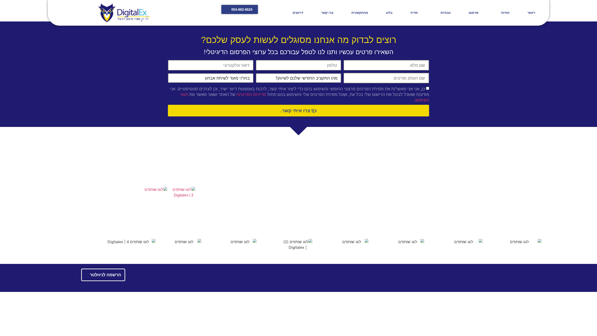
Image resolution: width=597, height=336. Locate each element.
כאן (473, 210)
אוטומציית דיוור (282, 194)
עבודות (446, 12)
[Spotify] (109, 222)
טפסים (187, 174)
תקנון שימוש (503, 220)
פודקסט (287, 212)
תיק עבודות (158, 174)
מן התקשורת (380, 207)
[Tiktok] (98, 222)
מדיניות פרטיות (530, 220)
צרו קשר (327, 12)
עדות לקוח (286, 217)
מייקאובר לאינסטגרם (277, 208)
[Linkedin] (140, 222)
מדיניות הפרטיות (251, 94)
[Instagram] (130, 222)
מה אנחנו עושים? (376, 190)
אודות (505, 12)
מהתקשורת (359, 12)
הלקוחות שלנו (379, 186)
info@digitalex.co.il (513, 200)
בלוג (389, 12)
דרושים (298, 12)
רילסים (288, 181)
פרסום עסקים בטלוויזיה (275, 199)
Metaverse (285, 190)
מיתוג (289, 186)
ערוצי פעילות (380, 198)
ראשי (531, 12)
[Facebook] (119, 222)
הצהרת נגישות (123, 174)
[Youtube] (151, 222)
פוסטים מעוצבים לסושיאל (273, 204)
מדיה (414, 12)
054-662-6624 (516, 194)
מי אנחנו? (382, 181)
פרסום (473, 12)
